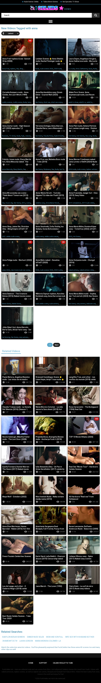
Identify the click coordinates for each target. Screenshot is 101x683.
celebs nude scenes (51, 236)
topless (12, 69)
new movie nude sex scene (20, 270)
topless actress (91, 169)
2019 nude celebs (88, 203)
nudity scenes (7, 102)
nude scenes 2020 (46, 69)
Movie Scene (6, 304)
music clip (9, 203)
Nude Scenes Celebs (31, 2)
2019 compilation (75, 203)
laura (90, 69)
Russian (5, 136)
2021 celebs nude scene (10, 236)
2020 (37, 270)
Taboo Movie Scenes (50, 2)
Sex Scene (38, 102)
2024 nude (72, 169)
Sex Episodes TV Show (70, 2)
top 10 (61, 169)
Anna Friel (5, 69)
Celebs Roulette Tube (63, 663)
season (28, 136)
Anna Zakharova (82, 69)
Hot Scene (72, 136)
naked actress (74, 270)
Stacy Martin (17, 169)
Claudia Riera (48, 136)
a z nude (72, 69)
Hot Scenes (81, 136)
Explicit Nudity (59, 136)
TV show (12, 136)
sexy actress (81, 304)
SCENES (67, 9)
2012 (23, 203)
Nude (37, 69)
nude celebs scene (41, 304)
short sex (46, 102)
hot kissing (6, 337)
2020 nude (58, 69)
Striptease (46, 169)
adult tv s (82, 102)
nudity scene (17, 102)
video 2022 (6, 270)
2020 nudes (58, 270)
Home (30, 663)
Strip (21, 69)
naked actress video (87, 270)
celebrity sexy (40, 203)
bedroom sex (91, 304)
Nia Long (88, 136)
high (22, 136)
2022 (70, 236)
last (29, 102)
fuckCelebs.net (45, 678)
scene (28, 203)
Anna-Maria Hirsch (52, 203)
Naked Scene (16, 304)
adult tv (89, 102)
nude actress (54, 304)
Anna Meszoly (7, 169)
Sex (17, 69)
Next (57, 345)
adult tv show (73, 102)
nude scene (81, 169)
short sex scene (56, 102)
